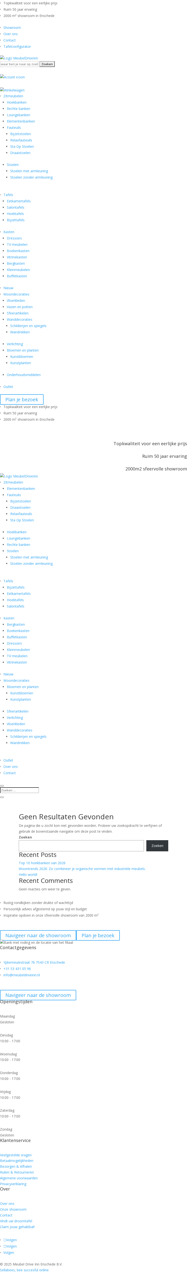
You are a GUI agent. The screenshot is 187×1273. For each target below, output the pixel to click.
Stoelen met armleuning (29, 171)
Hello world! (28, 874)
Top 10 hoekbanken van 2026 (42, 863)
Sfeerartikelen (17, 313)
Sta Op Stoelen (22, 146)
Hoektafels (15, 213)
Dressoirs (14, 238)
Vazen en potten (20, 306)
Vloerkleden (16, 300)
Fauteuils (14, 127)
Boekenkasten (18, 250)
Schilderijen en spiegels (28, 325)
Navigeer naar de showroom (38, 995)
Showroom (12, 27)
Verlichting (15, 344)
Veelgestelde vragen (16, 1155)
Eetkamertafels (19, 201)
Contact (9, 40)
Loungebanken (18, 115)
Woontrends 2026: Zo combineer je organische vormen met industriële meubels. (82, 868)
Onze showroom (13, 1209)
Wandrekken (20, 332)
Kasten (8, 232)
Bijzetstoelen (20, 133)
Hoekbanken (17, 102)
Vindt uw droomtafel (16, 1221)
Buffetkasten (17, 276)
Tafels (8, 194)
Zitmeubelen (13, 96)
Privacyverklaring (13, 1184)
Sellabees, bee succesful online (24, 1270)
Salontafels (15, 207)
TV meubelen (17, 244)
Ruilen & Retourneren (17, 1172)
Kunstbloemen (21, 356)
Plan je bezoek (21, 399)
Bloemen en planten (23, 350)
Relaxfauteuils (21, 140)
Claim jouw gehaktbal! (17, 1226)
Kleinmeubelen (18, 269)
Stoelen (13, 164)
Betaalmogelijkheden (16, 1160)
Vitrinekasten (17, 257)
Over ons (10, 34)
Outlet (8, 386)
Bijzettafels (16, 220)
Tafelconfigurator (17, 46)
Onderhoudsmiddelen (24, 374)
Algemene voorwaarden (19, 1178)
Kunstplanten (20, 363)
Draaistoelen (20, 152)
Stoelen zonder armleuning (31, 177)
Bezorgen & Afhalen (16, 1166)
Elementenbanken (21, 121)
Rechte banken (18, 108)
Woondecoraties (16, 294)
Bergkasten (16, 263)
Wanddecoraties (19, 319)
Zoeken (25, 837)
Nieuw (8, 288)
